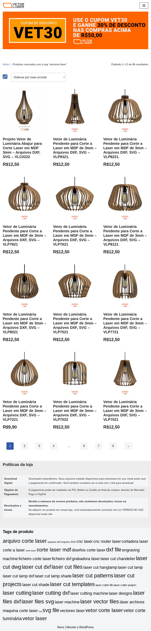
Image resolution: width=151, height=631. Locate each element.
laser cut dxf (36, 567)
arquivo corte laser (25, 541)
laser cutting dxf (51, 593)
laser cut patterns (92, 575)
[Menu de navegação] (144, 5)
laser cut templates (72, 584)
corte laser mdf (54, 550)
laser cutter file (104, 585)
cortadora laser (135, 541)
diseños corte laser (88, 550)
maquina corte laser (20, 610)
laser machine (67, 602)
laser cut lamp (130, 567)
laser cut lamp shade (53, 576)
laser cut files (67, 567)
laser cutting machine (89, 593)
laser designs (120, 593)
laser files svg (38, 601)
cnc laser (85, 541)
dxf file (113, 549)
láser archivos (132, 602)
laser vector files (99, 601)
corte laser (30, 550)
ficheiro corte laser (35, 558)
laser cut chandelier (118, 558)
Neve (60, 627)
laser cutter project (125, 585)
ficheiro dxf (61, 558)
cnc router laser (107, 541)
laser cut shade (35, 584)
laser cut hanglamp (100, 567)
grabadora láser (86, 558)
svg (40, 611)
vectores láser (72, 610)
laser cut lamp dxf (18, 576)
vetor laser (34, 618)
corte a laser (14, 550)
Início (6, 64)
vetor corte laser (104, 610)
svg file (51, 610)
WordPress (86, 627)
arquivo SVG (68, 542)
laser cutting (17, 593)
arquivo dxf (54, 542)
